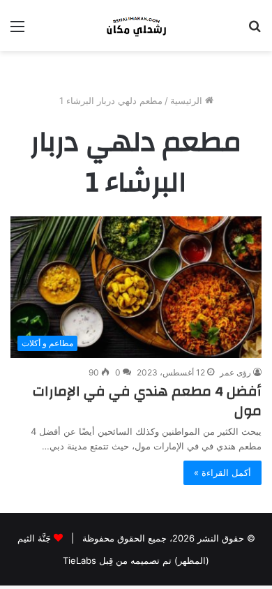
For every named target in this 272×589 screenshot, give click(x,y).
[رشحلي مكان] (136, 25)
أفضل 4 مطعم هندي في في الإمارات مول (147, 401)
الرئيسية (187, 100)
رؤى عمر (235, 372)
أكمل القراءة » (222, 472)
